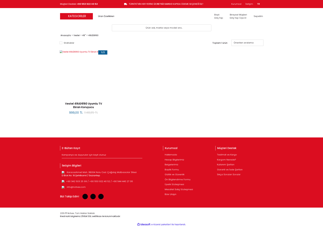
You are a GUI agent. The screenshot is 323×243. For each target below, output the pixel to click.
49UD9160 (93, 35)
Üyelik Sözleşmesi (174, 184)
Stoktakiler (69, 42)
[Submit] (140, 155)
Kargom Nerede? (226, 159)
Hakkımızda (171, 154)
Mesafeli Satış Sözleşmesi (179, 189)
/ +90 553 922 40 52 (99, 181)
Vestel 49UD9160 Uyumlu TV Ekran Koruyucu (83, 105)
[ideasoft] (144, 224)
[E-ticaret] (161, 224)
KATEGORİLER (77, 16)
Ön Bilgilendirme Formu (177, 179)
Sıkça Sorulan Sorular (229, 174)
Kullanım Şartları (225, 164)
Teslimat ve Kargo (227, 154)
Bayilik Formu (172, 169)
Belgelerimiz (171, 164)
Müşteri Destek (79, 4)
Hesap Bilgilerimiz (174, 159)
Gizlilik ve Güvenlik (174, 174)
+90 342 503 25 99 (77, 181)
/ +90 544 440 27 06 (122, 181)
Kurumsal (236, 4)
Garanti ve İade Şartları (230, 169)
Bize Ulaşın (170, 194)
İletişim (249, 4)
